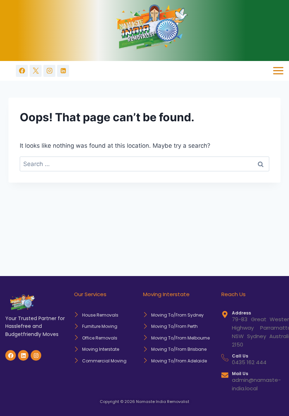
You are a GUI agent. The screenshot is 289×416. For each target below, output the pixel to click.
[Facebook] (22, 71)
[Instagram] (49, 71)
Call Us (240, 356)
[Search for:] (144, 163)
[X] (36, 71)
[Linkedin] (63, 71)
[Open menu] (278, 71)
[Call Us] (224, 357)
